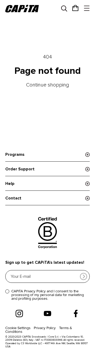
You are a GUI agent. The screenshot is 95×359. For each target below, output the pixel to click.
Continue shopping (47, 85)
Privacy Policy (45, 328)
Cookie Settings (18, 328)
